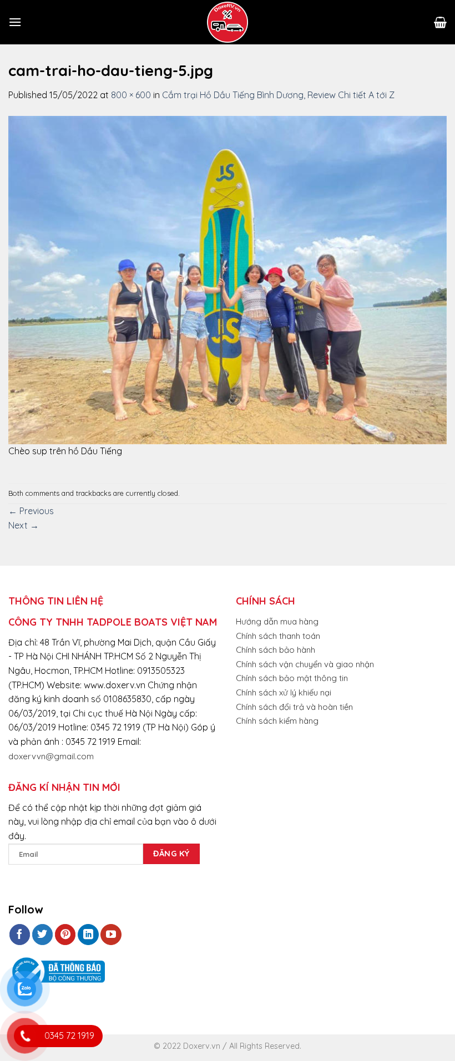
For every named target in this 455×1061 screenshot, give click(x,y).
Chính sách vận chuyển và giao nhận (305, 664)
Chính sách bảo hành (275, 649)
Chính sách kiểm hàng (277, 720)
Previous (31, 510)
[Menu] (15, 21)
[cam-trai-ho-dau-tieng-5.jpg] (227, 279)
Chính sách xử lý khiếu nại (283, 692)
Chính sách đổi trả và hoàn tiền (294, 707)
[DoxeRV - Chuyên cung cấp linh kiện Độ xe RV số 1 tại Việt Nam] (227, 22)
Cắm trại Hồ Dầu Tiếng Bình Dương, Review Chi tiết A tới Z (278, 94)
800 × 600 (131, 94)
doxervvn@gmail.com (51, 756)
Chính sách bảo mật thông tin (292, 678)
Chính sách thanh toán (278, 636)
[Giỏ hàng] (440, 22)
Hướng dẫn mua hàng (277, 621)
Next (23, 525)
